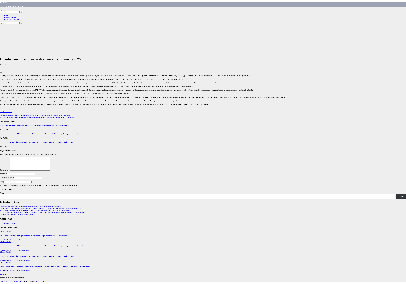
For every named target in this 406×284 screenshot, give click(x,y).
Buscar (2, 193)
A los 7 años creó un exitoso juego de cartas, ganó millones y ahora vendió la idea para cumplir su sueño (37, 142)
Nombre (3, 174)
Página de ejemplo (10, 17)
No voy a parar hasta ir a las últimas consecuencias (17, 214)
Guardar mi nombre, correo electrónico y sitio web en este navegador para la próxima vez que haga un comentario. (41, 185)
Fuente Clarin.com (6, 112)
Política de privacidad (11, 19)
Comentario (4, 170)
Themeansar (40, 281)
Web (1, 181)
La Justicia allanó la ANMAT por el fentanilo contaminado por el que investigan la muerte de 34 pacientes (35, 115)
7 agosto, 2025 (5, 240)
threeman (13, 240)
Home (6, 16)
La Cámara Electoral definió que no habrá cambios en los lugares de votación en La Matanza (33, 125)
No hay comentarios (23, 240)
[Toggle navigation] (1, 10)
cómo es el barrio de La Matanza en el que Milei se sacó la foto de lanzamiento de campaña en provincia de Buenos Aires (43, 134)
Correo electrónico (7, 178)
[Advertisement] (203, 40)
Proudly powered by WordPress (11, 281)
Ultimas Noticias (9, 223)
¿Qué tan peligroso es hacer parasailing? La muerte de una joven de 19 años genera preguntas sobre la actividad (37, 117)
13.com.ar (3, 2)
